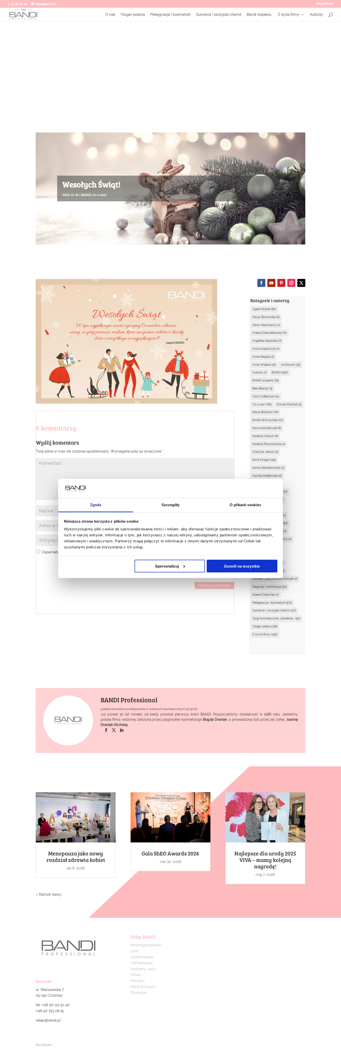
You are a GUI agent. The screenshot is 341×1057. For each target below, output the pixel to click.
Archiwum (290, 364)
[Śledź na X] (301, 283)
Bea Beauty (262, 388)
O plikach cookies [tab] (245, 505)
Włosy (136, 975)
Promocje (138, 993)
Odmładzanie (142, 963)
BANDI (86, 194)
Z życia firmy (288, 15)
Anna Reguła (263, 356)
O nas (110, 15)
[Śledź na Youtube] (271, 283)
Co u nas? (100, 194)
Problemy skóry (143, 969)
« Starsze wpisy (48, 894)
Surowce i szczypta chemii (218, 15)
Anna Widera (264, 364)
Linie (134, 951)
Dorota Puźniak (289, 404)
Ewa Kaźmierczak (266, 428)
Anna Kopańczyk (265, 349)
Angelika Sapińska (266, 341)
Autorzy (316, 15)
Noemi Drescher (265, 594)
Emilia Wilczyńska (267, 420)
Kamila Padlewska (267, 475)
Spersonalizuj (167, 566)
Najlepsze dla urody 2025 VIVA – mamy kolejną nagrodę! (265, 859)
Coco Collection (265, 396)
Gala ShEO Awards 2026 (170, 853)
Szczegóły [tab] (171, 505)
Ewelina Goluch (265, 436)
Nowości (138, 981)
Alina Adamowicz (266, 325)
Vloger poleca (133, 15)
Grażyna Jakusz (265, 452)
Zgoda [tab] (95, 505)
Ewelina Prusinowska (268, 444)
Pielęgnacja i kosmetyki (170, 15)
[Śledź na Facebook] (261, 283)
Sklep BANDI (325, 3)
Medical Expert (143, 987)
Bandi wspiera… (259, 15)
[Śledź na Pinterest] (281, 283)
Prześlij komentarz (214, 585)
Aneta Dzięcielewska (269, 333)
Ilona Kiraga (264, 460)
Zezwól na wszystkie (242, 566)
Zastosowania (142, 957)
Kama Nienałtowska (268, 468)
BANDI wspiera (265, 380)
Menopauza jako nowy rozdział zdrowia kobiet (75, 856)
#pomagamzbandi (146, 945)
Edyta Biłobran (265, 412)
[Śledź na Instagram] (291, 283)
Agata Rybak (264, 309)
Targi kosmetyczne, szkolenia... (276, 618)
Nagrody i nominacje (269, 586)
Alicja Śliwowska (266, 317)
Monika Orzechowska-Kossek (274, 579)
